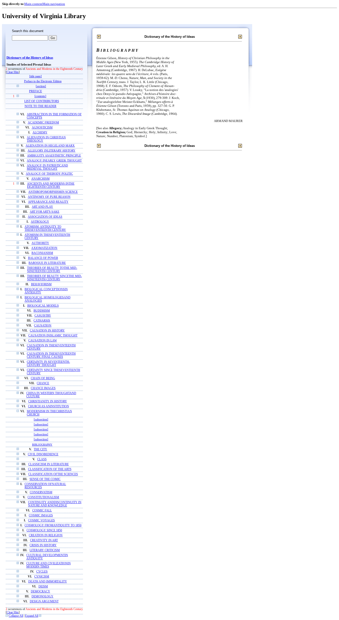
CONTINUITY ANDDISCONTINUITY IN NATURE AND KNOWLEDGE (54, 504)
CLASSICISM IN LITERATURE (48, 464)
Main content (33, 4)
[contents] (40, 96)
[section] (41, 86)
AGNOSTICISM (42, 127)
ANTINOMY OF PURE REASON (49, 197)
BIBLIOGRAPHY (42, 444)
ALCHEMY (40, 132)
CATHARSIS (42, 320)
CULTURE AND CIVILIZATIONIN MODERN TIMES (48, 565)
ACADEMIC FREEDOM (43, 122)
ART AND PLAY (42, 206)
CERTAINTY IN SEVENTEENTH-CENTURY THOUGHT (48, 363)
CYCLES (42, 571)
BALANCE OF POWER (43, 258)
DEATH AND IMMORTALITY (47, 581)
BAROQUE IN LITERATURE (47, 263)
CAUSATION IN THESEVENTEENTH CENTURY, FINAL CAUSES (51, 355)
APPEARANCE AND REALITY (48, 202)
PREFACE (35, 91)
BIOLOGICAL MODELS (43, 305)
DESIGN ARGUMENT (44, 601)
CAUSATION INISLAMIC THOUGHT (52, 335)
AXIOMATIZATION (44, 248)
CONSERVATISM (41, 492)
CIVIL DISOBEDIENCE (43, 454)
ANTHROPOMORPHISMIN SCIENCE (53, 192)
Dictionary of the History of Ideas (29, 57)
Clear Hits (13, 72)
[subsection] (41, 419)
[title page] (35, 76)
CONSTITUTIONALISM (43, 497)
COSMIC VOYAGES (41, 520)
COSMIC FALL (42, 510)
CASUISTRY (42, 315)
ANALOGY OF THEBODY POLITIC (49, 173)
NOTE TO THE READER (40, 106)
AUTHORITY (40, 243)
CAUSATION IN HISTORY (47, 330)
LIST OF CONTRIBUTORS (41, 101)
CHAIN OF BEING (43, 378)
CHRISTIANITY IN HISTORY (47, 401)
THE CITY (40, 449)
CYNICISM (41, 576)
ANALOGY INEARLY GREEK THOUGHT (54, 160)
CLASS (42, 459)
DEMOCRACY (40, 591)
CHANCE (43, 383)
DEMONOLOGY (42, 596)
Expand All (31, 616)
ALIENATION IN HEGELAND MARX (50, 145)
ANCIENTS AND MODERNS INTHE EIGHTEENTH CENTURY (50, 185)
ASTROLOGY (40, 221)
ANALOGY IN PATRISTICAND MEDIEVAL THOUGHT (47, 167)
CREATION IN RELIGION (46, 535)
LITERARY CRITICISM (45, 550)
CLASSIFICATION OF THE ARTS (49, 469)
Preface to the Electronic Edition (43, 81)
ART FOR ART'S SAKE (44, 211)
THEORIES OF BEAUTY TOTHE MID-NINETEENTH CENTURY (52, 269)
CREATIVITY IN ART (44, 540)
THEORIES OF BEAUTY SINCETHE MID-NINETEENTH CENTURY (54, 278)
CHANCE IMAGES (43, 388)
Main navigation (53, 4)
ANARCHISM (40, 178)
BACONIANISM (42, 253)
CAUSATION (42, 325)
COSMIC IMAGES (41, 515)
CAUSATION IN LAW (42, 340)
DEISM (43, 586)
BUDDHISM (42, 310)
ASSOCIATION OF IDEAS (45, 216)
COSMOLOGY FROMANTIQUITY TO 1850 (53, 525)
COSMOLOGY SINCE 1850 (44, 530)
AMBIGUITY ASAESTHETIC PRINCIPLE (54, 155)
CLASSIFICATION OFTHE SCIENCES (53, 474)
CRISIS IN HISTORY (43, 545)
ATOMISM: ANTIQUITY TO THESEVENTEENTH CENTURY (45, 228)
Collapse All (16, 616)
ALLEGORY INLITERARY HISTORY (51, 150)
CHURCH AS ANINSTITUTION (48, 406)
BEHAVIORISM (41, 284)
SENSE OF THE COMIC (45, 479)
